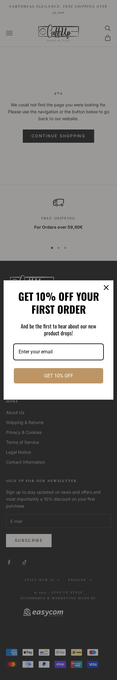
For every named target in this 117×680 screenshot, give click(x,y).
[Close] (106, 287)
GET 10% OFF (58, 376)
